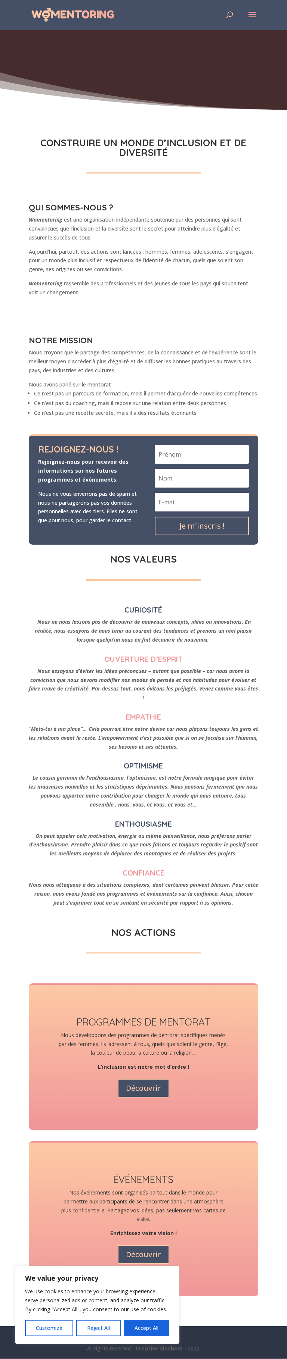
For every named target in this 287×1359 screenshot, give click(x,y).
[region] (97, 1305)
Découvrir (143, 1088)
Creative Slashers (159, 1348)
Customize (49, 1327)
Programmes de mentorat (143, 1022)
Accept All (146, 1327)
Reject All (98, 1327)
